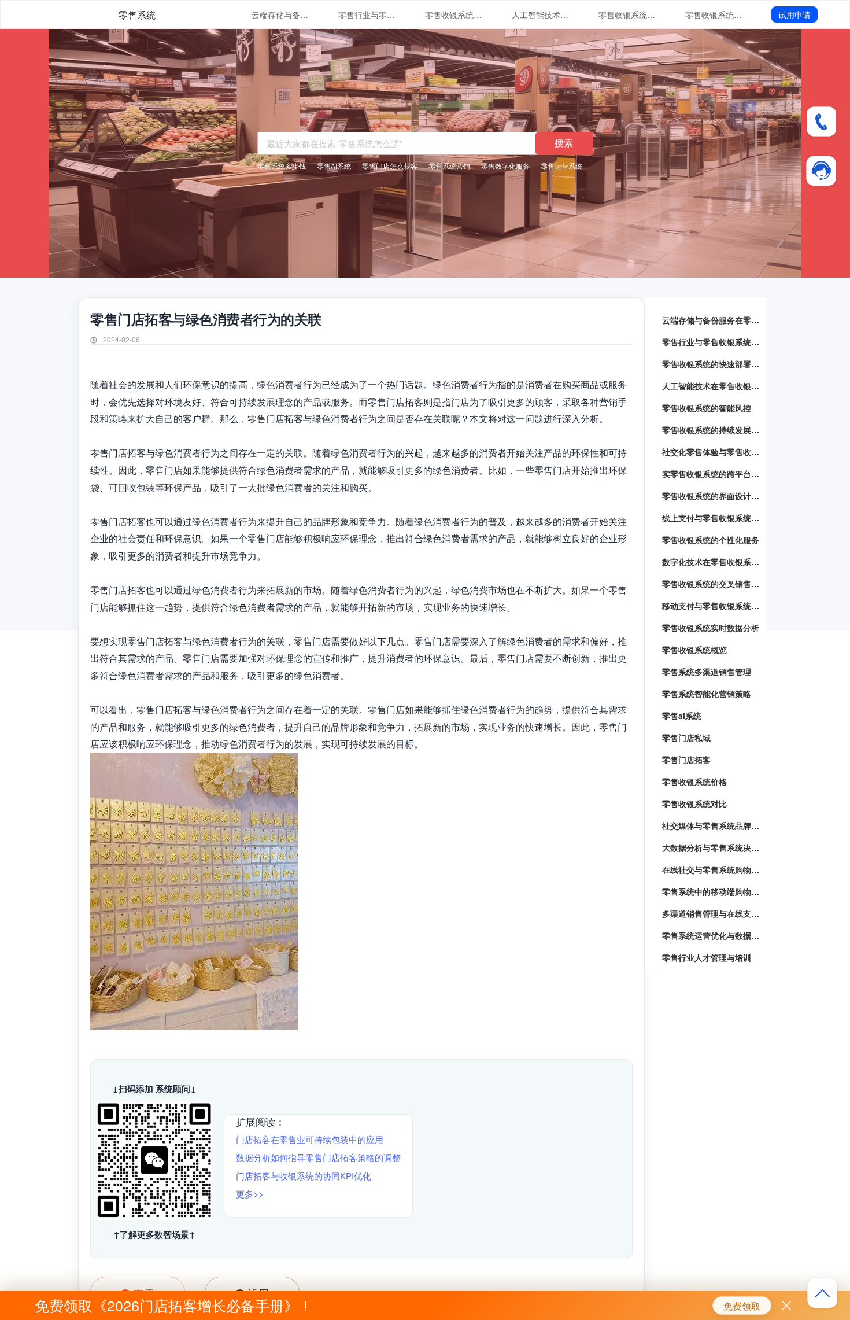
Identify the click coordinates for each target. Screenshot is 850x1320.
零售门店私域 (686, 737)
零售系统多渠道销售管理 (706, 671)
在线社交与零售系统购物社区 (711, 869)
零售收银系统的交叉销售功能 (711, 583)
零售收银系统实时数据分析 (710, 627)
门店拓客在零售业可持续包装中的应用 (309, 1139)
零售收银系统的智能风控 (627, 14)
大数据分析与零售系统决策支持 (711, 847)
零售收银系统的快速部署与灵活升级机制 (454, 14)
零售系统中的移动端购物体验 (711, 891)
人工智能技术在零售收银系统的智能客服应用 (541, 14)
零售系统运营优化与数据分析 (711, 935)
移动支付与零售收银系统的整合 (711, 605)
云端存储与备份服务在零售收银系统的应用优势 (280, 14)
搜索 (564, 142)
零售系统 (137, 14)
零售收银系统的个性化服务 (710, 539)
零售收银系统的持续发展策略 (714, 14)
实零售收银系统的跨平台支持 (711, 474)
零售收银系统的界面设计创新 (711, 496)
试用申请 (794, 14)
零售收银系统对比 (694, 803)
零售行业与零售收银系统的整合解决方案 (367, 14)
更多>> (250, 1194)
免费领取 (741, 1305)
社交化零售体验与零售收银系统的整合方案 (711, 452)
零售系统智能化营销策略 (706, 693)
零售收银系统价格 (694, 781)
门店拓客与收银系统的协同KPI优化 (303, 1176)
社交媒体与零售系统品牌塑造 (711, 825)
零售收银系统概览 (694, 649)
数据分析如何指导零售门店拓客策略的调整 (318, 1157)
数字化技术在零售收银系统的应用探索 (711, 561)
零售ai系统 (681, 715)
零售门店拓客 (686, 759)
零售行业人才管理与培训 (706, 957)
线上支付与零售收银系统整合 (711, 517)
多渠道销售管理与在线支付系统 (711, 913)
